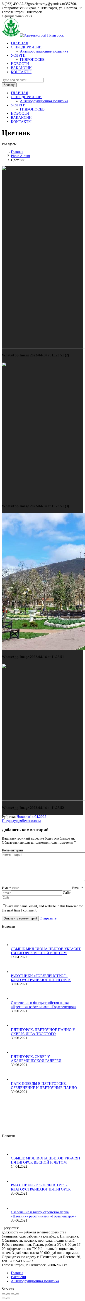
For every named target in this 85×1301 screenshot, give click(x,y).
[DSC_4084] (28, 1125)
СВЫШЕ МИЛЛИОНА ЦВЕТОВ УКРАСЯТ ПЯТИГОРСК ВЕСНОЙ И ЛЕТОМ (46, 951)
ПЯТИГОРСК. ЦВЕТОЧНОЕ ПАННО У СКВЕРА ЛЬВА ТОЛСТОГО (43, 1032)
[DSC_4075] (10, 1107)
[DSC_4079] (45, 1107)
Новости (23, 817)
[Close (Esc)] (3, 1294)
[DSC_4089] (63, 1125)
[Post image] (20, 945)
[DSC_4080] (63, 1107)
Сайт (66, 893)
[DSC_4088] (45, 1125)
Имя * (6, 888)
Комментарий (12, 850)
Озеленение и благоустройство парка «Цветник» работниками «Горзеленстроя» (43, 1005)
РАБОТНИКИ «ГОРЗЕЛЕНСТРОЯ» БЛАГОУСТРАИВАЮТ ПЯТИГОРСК (41, 978)
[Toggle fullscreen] (13, 1294)
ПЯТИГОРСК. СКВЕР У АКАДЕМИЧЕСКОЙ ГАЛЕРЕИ (36, 1059)
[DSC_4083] (10, 1125)
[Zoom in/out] (17, 1294)
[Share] (8, 1294)
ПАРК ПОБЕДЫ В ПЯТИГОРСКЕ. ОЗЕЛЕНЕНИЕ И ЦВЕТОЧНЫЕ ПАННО (44, 1086)
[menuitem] (19, 43)
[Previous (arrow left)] (3, 1298)
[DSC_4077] (28, 1107)
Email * (77, 888)
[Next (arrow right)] (8, 1298)
